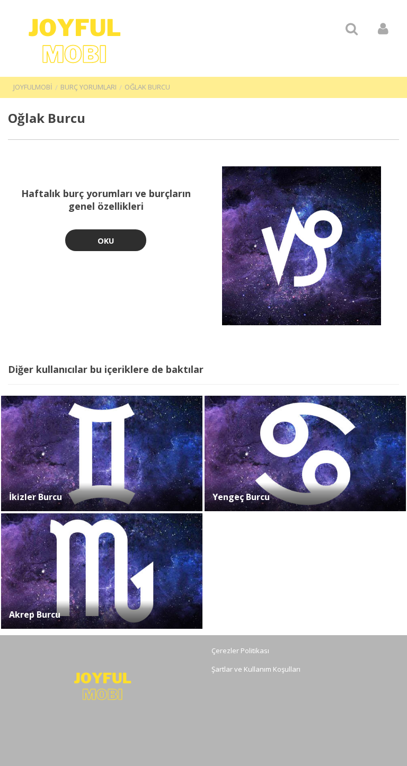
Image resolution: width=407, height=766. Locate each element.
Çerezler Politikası (240, 650)
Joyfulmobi (32, 87)
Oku (106, 241)
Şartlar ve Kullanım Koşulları (255, 669)
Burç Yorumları (88, 87)
